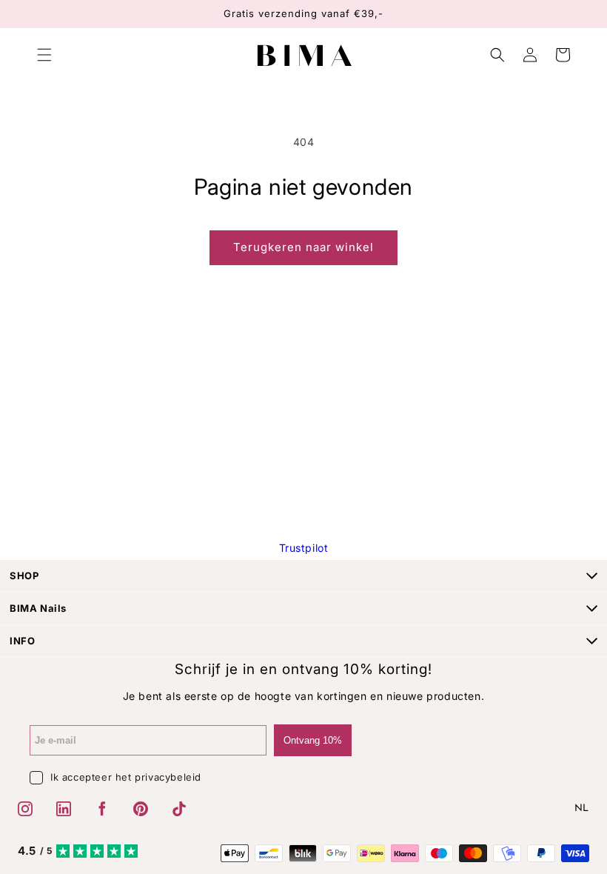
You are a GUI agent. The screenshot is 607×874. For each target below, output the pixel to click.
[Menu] (44, 55)
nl (581, 808)
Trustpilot (304, 547)
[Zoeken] (497, 55)
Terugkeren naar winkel (303, 247)
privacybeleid (168, 777)
